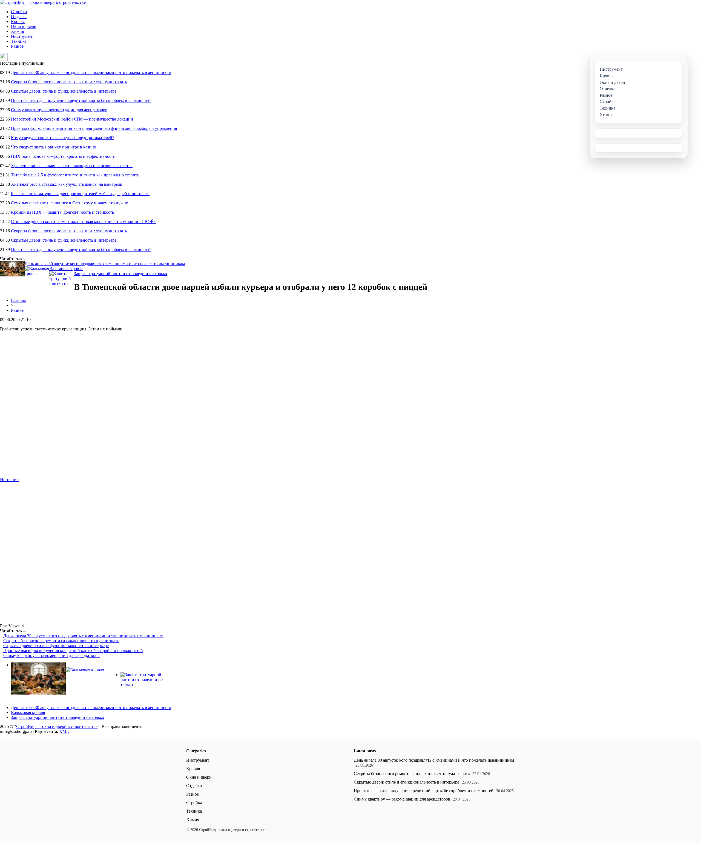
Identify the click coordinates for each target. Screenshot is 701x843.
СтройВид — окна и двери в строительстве (56, 726)
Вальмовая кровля (66, 268)
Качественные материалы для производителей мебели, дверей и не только (80, 193)
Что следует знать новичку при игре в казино (53, 147)
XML (64, 731)
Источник (9, 479)
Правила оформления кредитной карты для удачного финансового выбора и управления (94, 128)
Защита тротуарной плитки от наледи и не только (120, 273)
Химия (17, 31)
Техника (19, 41)
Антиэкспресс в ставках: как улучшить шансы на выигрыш (66, 184)
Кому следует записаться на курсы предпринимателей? (62, 137)
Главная (18, 300)
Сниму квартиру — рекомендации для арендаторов (59, 109)
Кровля (18, 21)
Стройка (19, 11)
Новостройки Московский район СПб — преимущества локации (72, 119)
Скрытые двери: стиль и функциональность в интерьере (63, 91)
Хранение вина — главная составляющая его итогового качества (72, 165)
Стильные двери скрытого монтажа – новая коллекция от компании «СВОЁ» (83, 221)
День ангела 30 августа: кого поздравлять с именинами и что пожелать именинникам (91, 72)
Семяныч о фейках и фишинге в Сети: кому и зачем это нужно (69, 203)
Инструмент (22, 36)
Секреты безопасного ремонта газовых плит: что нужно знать (69, 81)
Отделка (19, 16)
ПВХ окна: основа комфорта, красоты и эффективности (63, 156)
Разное (17, 46)
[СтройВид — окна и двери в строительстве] (43, 2)
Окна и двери (23, 26)
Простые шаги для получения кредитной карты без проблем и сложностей (81, 100)
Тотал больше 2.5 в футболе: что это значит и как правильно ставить (75, 175)
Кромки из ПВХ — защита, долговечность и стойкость (62, 212)
